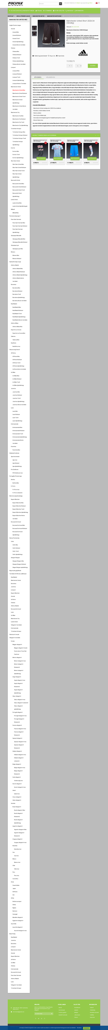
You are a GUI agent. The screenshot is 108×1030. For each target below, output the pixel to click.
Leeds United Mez (17, 203)
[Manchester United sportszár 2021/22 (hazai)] (40, 151)
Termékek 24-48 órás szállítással (17, 573)
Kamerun (15, 911)
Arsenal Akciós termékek (19, 45)
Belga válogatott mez (19, 767)
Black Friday (12, 933)
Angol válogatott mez (19, 680)
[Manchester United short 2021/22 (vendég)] (74, 151)
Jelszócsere (77, 1015)
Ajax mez (15, 460)
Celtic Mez (15, 545)
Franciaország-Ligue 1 (15, 216)
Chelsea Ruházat (17, 54)
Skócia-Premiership (14, 538)
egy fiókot (90, 3)
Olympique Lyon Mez (18, 248)
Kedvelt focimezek (63, 1015)
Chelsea (13, 48)
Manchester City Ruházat (19, 119)
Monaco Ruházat (17, 258)
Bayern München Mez (18, 502)
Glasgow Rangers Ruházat (19, 564)
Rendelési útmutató (94, 1012)
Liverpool (13, 67)
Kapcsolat (92, 1017)
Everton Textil (16, 154)
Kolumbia (15, 845)
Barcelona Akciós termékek (19, 300)
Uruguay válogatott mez (20, 842)
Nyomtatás (61, 56)
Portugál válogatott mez (20, 715)
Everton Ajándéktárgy (18, 157)
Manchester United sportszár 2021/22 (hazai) (40, 141)
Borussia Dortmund (16, 522)
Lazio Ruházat (16, 414)
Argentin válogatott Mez (20, 829)
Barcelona (13, 284)
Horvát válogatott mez (20, 787)
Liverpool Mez (16, 70)
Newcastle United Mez (18, 183)
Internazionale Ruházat (18, 430)
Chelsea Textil (16, 57)
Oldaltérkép (92, 1010)
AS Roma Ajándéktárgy (18, 366)
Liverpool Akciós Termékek (19, 83)
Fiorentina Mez (16, 450)
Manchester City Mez (18, 116)
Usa (14, 852)
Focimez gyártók (62, 1012)
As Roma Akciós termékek (19, 369)
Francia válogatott (17, 725)
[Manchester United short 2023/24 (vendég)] (34, 28)
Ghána (14, 904)
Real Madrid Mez (17, 307)
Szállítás (92, 1015)
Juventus (13, 388)
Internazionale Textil (18, 433)
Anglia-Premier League (15, 25)
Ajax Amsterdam (15, 456)
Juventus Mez (16, 392)
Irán (13, 895)
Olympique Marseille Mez (19, 239)
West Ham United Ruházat (19, 167)
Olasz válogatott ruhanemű (21, 702)
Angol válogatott (17, 676)
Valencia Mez (16, 339)
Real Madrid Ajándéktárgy (19, 316)
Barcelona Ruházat (17, 291)
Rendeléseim (77, 1007)
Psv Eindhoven (14, 469)
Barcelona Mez (16, 288)
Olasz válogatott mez (19, 699)
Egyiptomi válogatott (18, 920)
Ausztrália (13, 923)
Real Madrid (14, 303)
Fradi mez (16, 654)
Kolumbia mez (17, 849)
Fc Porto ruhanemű (17, 492)
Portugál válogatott (18, 712)
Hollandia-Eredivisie (14, 453)
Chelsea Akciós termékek (19, 64)
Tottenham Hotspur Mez (19, 132)
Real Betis (13, 343)
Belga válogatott (17, 764)
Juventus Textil (16, 398)
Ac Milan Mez (16, 375)
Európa (13, 641)
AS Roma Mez (16, 356)
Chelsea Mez (16, 51)
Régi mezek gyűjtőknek (15, 570)
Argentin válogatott (18, 826)
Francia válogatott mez (20, 728)
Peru (14, 872)
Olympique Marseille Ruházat (20, 242)
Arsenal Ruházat (17, 35)
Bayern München (15, 499)
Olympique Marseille (16, 235)
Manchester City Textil (18, 122)
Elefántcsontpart (17, 901)
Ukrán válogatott (17, 800)
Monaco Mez (16, 255)
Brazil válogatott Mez (19, 810)
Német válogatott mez (20, 661)
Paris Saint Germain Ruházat (20, 226)
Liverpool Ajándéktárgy (18, 80)
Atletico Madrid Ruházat (19, 271)
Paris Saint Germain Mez (19, 222)
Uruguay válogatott (17, 839)
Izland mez (17, 793)
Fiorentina (13, 446)
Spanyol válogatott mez (20, 741)
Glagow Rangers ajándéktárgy (20, 567)
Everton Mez (16, 151)
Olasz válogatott (17, 696)
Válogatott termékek (16, 625)
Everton (13, 148)
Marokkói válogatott (18, 917)
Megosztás (52, 56)
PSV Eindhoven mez (18, 473)
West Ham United (15, 161)
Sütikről (92, 1007)
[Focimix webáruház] (16, 3)
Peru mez (16, 875)
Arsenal (13, 28)
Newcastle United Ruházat (19, 186)
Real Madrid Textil (17, 313)
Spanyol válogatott (17, 738)
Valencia (13, 336)
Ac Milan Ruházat (17, 379)
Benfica (13, 479)
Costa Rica (15, 878)
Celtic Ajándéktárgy (17, 554)
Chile (14, 865)
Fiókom (76, 1017)
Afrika (12, 898)
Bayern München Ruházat (19, 506)
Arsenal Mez (16, 32)
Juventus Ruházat (17, 395)
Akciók (60, 1007)
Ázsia (12, 882)
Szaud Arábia (16, 885)
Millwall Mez (16, 212)
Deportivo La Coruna (16, 329)
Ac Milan (13, 372)
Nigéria (14, 907)
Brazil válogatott (17, 806)
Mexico (14, 859)
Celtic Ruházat (16, 548)
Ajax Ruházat (16, 463)
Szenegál (15, 914)
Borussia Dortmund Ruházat (20, 528)
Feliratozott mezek (14, 634)
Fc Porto (13, 486)
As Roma (13, 599)
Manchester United (16, 86)
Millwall (13, 209)
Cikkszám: (69, 26)
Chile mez (16, 869)
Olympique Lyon (15, 245)
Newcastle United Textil (19, 190)
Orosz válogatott (17, 797)
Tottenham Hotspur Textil (19, 138)
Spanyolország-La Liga (15, 261)
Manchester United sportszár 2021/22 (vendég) (91, 141)
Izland (14, 790)
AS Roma (13, 353)
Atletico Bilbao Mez (17, 326)
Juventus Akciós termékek (19, 404)
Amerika (13, 803)
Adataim (76, 1010)
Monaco (13, 252)
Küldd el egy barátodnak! (41, 56)
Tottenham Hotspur (16, 128)
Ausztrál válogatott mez (20, 930)
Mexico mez (17, 862)
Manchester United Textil (19, 96)
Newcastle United (15, 180)
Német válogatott (17, 657)
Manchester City (15, 112)
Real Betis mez (16, 346)
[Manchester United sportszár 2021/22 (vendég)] (91, 151)
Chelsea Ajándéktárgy (18, 61)
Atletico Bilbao (14, 323)
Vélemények (50, 77)
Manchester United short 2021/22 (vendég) (73, 141)
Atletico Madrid (15, 265)
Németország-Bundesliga (15, 496)
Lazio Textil (15, 417)
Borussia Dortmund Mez (19, 525)
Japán (14, 888)
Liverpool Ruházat (17, 74)
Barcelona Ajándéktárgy (19, 297)
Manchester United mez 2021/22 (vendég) (55, 141)
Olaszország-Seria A (14, 349)
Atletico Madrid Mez (18, 268)
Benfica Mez (16, 483)
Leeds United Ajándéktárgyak (20, 206)
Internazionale (14, 424)
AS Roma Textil (16, 362)
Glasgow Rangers (15, 557)
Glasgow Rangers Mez (18, 561)
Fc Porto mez (16, 489)
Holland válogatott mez (20, 754)
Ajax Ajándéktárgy (17, 466)
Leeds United (14, 199)
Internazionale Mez (17, 427)
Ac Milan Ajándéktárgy (18, 385)
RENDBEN (86, 1028)
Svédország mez (18, 780)
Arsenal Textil (16, 38)
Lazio (12, 407)
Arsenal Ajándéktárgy (18, 41)
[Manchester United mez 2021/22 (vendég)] (57, 151)
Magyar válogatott (17, 644)
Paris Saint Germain (16, 219)
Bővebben (37, 77)
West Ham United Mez (18, 164)
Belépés (78, 3)
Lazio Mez (15, 411)
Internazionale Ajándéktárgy (20, 437)
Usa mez (16, 855)
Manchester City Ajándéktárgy (20, 125)
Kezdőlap (10, 16)
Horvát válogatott (17, 783)
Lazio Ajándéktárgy (17, 420)
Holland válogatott (17, 751)
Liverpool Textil (16, 77)
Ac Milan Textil (16, 382)
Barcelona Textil (17, 294)
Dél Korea (15, 891)
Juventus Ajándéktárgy (18, 401)
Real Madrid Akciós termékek (20, 320)
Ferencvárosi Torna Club (20, 651)
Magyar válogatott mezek (20, 648)
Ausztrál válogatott (18, 927)
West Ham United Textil (19, 170)
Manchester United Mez (19, 90)
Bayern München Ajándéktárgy (20, 512)
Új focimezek (62, 1010)
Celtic (12, 541)
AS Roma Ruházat (17, 359)
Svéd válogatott (17, 777)
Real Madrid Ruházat (18, 310)
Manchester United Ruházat (20, 93)
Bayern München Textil (18, 509)
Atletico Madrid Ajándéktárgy (20, 275)
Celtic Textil (16, 551)
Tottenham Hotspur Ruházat (20, 135)
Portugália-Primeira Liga (15, 476)
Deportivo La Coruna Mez (19, 333)
